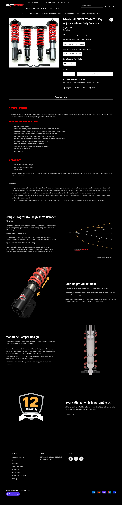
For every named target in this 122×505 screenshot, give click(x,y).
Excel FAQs (15, 463)
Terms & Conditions (17, 467)
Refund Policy (15, 470)
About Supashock (56, 8)
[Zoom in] (55, 21)
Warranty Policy (69, 414)
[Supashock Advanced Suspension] (15, 5)
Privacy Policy (16, 473)
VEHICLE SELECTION (32, 3)
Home (23, 14)
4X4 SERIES (61, 3)
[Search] (101, 6)
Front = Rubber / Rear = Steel (72, 54)
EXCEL (68, 3)
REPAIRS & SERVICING (32, 8)
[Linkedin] (81, 459)
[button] (114, 6)
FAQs (13, 460)
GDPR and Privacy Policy (19, 476)
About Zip (14, 479)
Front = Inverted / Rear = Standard (74, 44)
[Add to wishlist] (111, 20)
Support (43, 8)
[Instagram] (76, 459)
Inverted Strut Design (20, 129)
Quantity (65, 70)
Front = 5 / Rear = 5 (69, 63)
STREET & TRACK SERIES (49, 3)
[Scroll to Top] (118, 495)
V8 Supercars (22, 343)
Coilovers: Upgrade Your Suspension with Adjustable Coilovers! (45, 14)
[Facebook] (71, 459)
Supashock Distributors (18, 457)
